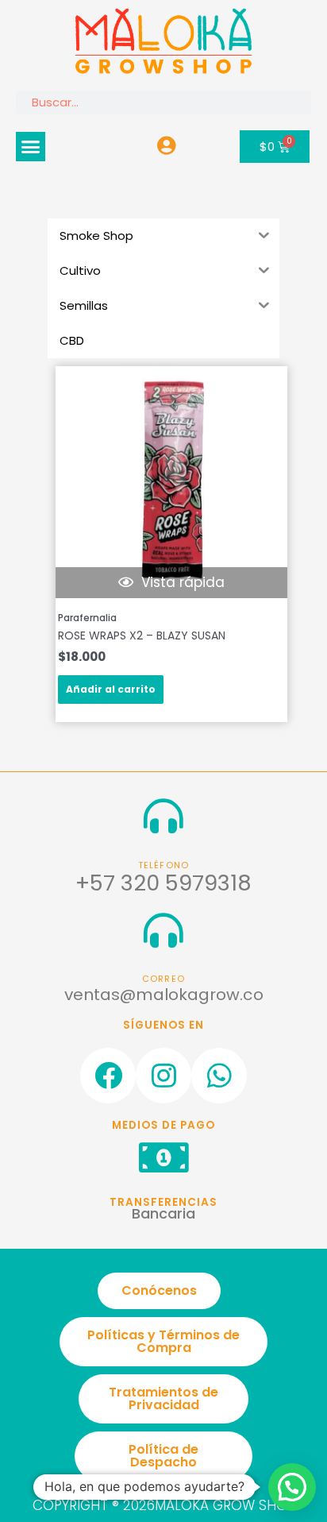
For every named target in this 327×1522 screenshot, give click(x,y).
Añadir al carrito (111, 689)
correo (163, 979)
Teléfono (164, 865)
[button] (31, 147)
